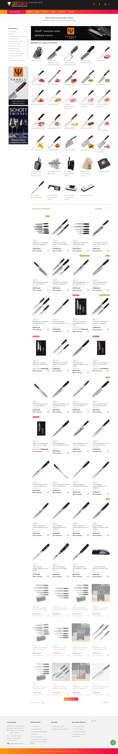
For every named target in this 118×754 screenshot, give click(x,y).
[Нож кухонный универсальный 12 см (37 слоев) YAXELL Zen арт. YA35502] (41, 552)
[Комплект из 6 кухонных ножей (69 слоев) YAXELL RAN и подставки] (101, 593)
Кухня (53, 11)
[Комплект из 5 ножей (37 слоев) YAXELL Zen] (81, 228)
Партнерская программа (39, 731)
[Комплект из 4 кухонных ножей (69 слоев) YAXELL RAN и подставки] (81, 672)
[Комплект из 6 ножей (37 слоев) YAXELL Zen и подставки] (81, 632)
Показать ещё (70, 699)
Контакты (34, 734)
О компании (35, 726)
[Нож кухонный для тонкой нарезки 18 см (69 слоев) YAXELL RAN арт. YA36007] (61, 428)
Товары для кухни (57, 726)
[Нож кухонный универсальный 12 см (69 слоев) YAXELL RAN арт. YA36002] (101, 511)
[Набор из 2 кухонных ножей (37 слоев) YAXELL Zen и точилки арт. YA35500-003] (41, 348)
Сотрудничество (37, 729)
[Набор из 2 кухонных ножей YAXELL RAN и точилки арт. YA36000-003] (81, 307)
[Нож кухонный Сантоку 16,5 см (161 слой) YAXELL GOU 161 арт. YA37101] (101, 267)
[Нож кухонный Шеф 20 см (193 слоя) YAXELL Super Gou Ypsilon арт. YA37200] (101, 672)
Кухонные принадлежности (17, 53)
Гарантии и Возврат (79, 731)
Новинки (11, 34)
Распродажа (12, 31)
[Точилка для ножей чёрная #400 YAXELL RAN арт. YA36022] (101, 552)
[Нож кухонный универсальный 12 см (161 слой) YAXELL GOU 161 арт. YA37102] (81, 348)
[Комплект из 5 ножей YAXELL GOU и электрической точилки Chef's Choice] (81, 593)
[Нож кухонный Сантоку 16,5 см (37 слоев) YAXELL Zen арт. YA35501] (41, 470)
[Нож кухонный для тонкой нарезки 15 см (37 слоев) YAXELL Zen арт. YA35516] (81, 511)
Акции (29, 11)
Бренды (71, 11)
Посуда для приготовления (17, 36)
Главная (45, 20)
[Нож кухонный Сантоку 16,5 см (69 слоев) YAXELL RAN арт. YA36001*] (101, 389)
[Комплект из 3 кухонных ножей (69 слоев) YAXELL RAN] (61, 267)
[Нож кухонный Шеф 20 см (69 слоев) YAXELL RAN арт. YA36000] (61, 389)
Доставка (62, 11)
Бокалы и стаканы (14, 48)
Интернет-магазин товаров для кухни (51, 751)
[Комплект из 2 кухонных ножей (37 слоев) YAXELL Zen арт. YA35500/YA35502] (61, 348)
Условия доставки (78, 726)
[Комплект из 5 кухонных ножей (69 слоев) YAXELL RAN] (41, 228)
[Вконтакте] (92, 721)
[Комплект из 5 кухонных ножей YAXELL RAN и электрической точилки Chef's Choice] (41, 632)
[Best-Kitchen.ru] (17, 4)
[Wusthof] (71, 33)
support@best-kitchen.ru (17, 743)
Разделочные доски (15, 46)
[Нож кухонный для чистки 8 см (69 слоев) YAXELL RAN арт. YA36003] (81, 552)
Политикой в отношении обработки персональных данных (38, 741)
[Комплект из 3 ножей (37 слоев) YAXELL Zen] (41, 307)
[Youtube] (95, 721)
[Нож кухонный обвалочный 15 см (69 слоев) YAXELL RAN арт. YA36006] (101, 470)
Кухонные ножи (53, 20)
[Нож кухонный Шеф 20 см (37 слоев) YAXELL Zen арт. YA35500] (101, 428)
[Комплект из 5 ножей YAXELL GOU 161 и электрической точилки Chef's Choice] (41, 593)
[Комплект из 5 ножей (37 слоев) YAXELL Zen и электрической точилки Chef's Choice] (41, 672)
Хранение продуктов (15, 55)
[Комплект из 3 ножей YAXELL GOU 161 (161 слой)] (101, 632)
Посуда (45, 11)
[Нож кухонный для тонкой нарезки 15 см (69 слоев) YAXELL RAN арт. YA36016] (41, 511)
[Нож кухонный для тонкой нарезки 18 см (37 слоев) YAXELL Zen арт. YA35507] (81, 470)
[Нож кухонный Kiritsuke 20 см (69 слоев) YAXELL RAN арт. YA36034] (41, 391)
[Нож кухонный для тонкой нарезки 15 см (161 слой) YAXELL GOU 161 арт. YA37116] (61, 307)
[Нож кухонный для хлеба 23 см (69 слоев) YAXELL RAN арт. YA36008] (81, 389)
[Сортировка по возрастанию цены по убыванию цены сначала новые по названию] (102, 208)
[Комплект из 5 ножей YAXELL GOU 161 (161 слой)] (61, 593)
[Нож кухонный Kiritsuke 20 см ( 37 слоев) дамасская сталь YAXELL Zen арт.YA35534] (81, 428)
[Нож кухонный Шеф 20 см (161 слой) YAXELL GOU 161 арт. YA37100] (81, 267)
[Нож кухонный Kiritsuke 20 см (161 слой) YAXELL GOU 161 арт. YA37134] (41, 269)
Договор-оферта (37, 736)
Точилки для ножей (15, 43)
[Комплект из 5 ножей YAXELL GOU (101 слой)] (61, 632)
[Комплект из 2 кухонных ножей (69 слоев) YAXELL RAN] (101, 307)
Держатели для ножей (15, 41)
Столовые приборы (15, 51)
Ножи (37, 11)
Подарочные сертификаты (17, 60)
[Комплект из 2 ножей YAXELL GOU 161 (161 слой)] (61, 228)
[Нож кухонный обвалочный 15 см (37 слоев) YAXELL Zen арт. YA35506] (61, 511)
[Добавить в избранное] (48, 251)
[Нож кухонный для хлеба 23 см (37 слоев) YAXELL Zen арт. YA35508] (61, 471)
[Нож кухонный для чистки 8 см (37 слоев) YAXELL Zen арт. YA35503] (61, 552)
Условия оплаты (78, 729)
